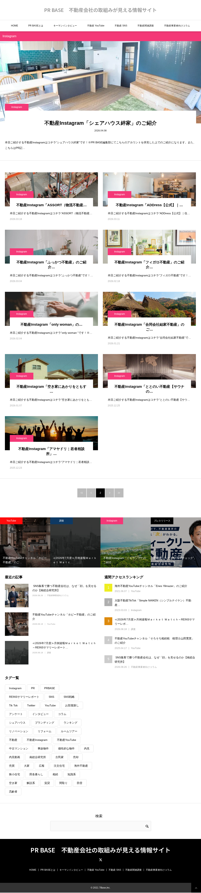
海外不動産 (81, 765)
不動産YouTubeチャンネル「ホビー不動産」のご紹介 (64, 616)
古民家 (59, 757)
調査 (61, 520)
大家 (26, 765)
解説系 (31, 783)
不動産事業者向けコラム (177, 25)
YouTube (11, 520)
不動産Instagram (37, 739)
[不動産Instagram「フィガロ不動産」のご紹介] (149, 247)
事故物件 (43, 748)
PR (33, 688)
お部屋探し (72, 705)
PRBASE (49, 688)
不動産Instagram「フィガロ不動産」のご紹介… (149, 264)
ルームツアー (69, 731)
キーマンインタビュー (65, 25)
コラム (62, 714)
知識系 (72, 774)
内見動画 (14, 757)
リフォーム (44, 731)
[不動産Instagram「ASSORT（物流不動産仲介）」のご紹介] (51, 189)
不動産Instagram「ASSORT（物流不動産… (51, 205)
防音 (79, 783)
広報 (41, 765)
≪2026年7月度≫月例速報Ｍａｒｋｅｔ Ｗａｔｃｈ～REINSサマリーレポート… (64, 645)
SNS (51, 696)
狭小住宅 (14, 774)
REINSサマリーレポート (24, 696)
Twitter (31, 705)
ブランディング (44, 722)
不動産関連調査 (145, 25)
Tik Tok (13, 705)
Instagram (16, 107)
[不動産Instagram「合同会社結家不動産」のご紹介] (149, 309)
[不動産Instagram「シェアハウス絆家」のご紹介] (100, 82)
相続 (55, 774)
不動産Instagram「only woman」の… (51, 324)
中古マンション (18, 748)
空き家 (13, 783)
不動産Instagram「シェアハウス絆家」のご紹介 (100, 123)
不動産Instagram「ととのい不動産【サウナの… (149, 389)
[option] (25, 542)
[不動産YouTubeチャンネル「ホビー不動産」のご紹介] (16, 624)
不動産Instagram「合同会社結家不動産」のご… (149, 327)
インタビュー (40, 714)
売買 (12, 765)
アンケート (16, 714)
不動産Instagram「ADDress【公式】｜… (149, 205)
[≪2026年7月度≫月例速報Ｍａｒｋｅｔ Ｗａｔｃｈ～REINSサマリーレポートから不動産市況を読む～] (16, 652)
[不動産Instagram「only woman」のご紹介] (51, 309)
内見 (87, 748)
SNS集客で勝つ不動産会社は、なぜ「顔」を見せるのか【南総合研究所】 (64, 588)
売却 (76, 757)
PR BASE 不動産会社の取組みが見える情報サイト (100, 9)
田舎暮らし (36, 774)
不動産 (13, 739)
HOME (14, 25)
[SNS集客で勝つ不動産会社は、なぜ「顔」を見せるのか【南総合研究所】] (16, 595)
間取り (63, 783)
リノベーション (18, 731)
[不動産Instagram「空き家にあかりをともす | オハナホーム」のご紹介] (51, 371)
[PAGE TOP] (196, 888)
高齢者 (13, 791)
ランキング (70, 722)
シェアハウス (17, 722)
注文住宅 (59, 765)
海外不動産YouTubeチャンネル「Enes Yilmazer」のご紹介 (151, 586)
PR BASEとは (35, 25)
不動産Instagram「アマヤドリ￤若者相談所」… (51, 451)
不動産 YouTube (95, 25)
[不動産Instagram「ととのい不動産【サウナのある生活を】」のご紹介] (149, 371)
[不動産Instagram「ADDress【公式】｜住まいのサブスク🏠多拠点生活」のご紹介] (149, 189)
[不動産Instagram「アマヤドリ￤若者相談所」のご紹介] (51, 433)
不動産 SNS (121, 25)
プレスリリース (162, 520)
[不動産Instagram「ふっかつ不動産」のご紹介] (51, 247)
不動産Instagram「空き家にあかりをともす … (51, 389)
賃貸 (47, 783)
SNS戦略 (69, 696)
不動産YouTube (66, 739)
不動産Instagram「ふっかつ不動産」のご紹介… (51, 264)
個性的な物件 (66, 748)
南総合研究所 (37, 757)
